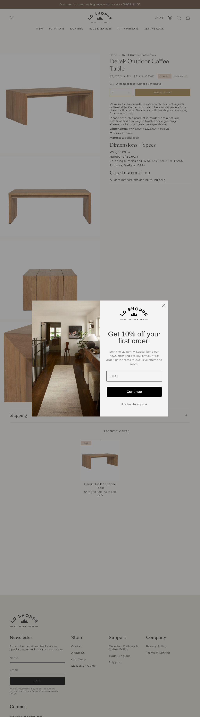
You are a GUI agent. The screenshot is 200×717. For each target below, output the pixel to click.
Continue (134, 392)
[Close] (163, 305)
